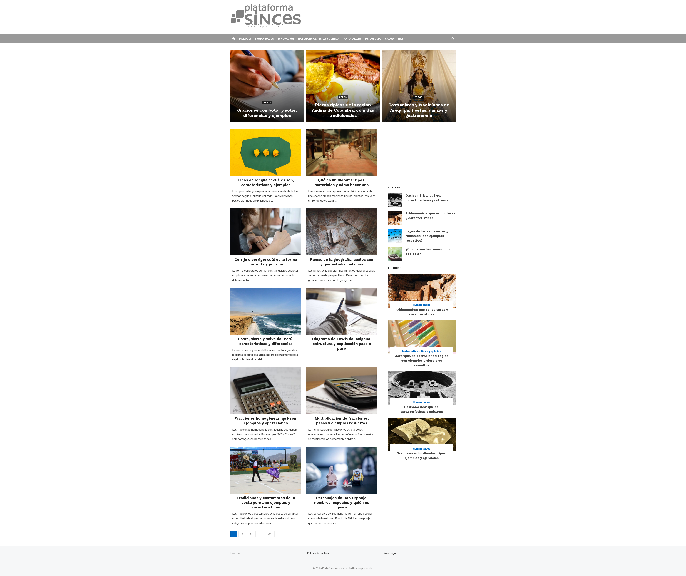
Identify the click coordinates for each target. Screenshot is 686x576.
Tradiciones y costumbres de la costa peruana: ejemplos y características (266, 503)
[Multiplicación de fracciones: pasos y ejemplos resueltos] (341, 390)
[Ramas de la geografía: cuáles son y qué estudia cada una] (341, 231)
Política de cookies (318, 553)
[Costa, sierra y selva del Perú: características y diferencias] (265, 311)
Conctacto (236, 553)
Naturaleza (352, 38)
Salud (389, 38)
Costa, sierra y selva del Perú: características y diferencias (266, 341)
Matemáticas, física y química (318, 38)
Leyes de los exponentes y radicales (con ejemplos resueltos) (427, 235)
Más (401, 38)
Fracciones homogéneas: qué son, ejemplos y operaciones (265, 420)
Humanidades (264, 38)
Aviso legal (390, 553)
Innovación (286, 38)
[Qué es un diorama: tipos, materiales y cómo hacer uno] (341, 152)
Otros (267, 102)
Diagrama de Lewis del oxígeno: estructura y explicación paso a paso (341, 344)
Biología (245, 38)
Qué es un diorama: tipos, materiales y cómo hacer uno (342, 182)
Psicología (373, 38)
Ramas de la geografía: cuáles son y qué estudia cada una (341, 261)
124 (269, 533)
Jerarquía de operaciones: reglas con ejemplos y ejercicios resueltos (421, 360)
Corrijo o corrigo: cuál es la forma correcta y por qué (266, 261)
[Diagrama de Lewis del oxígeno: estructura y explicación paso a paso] (341, 311)
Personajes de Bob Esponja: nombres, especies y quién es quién (341, 503)
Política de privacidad (361, 568)
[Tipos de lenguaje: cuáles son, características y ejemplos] (265, 152)
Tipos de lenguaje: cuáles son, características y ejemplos (266, 182)
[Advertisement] (390, 17)
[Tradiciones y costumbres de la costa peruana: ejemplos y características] (265, 470)
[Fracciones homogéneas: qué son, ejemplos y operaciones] (265, 390)
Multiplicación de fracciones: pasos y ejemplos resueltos (342, 420)
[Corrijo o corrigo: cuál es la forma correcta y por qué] (265, 231)
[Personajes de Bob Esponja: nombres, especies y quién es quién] (341, 470)
